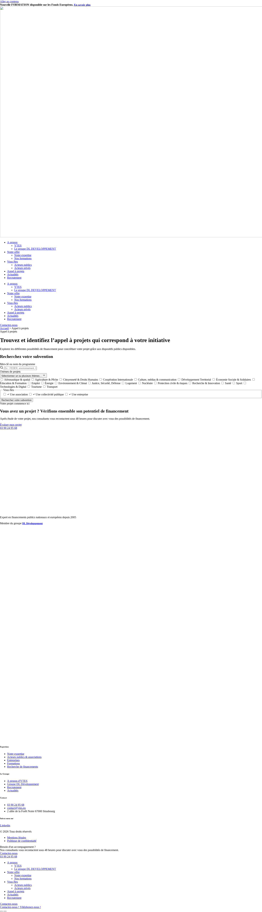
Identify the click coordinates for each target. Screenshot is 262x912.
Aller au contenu (9, 1)
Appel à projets (15, 271)
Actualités (12, 274)
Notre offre (13, 251)
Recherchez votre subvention (16, 400)
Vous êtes (12, 261)
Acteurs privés (22, 268)
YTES (18, 245)
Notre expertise (22, 255)
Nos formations (23, 258)
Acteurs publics (23, 264)
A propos (12, 242)
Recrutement (14, 277)
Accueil (4, 328)
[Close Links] (5, 911)
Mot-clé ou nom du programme (17, 364)
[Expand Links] (1, 911)
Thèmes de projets (10, 371)
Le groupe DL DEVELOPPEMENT (35, 248)
